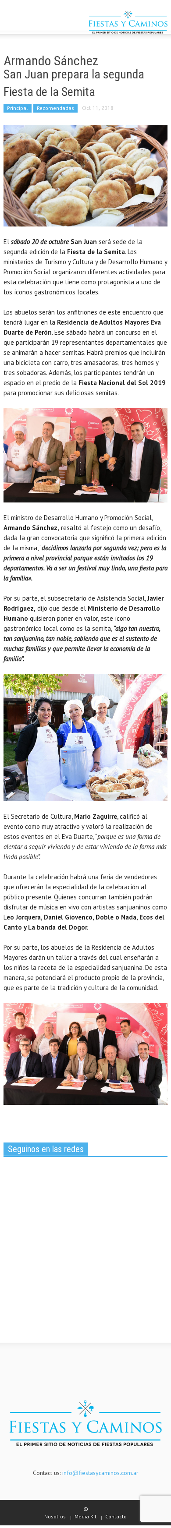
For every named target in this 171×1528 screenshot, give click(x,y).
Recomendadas (55, 108)
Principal (17, 108)
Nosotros (55, 1516)
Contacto (116, 1516)
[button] (33, 23)
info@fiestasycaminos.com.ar (100, 1473)
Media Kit (85, 1516)
